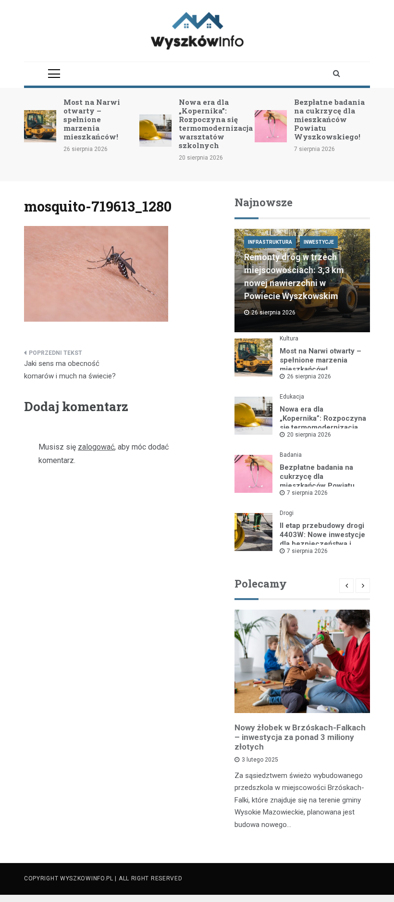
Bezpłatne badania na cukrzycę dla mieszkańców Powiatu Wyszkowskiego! (329, 119)
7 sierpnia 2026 (307, 492)
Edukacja (292, 396)
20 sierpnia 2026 (309, 434)
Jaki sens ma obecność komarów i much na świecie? (70, 369)
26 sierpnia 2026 (309, 376)
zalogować (96, 446)
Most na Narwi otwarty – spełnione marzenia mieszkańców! (91, 119)
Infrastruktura (270, 242)
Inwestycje (319, 242)
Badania (291, 454)
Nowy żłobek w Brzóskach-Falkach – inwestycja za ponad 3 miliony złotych (300, 737)
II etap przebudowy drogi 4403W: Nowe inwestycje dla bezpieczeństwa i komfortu (322, 539)
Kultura (289, 338)
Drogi (287, 513)
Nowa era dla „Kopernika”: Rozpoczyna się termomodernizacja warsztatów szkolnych (216, 123)
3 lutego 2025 (260, 759)
